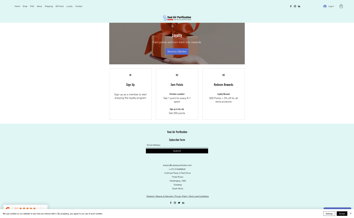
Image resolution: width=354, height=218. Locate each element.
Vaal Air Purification (177, 132)
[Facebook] (290, 6)
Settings (329, 213)
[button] (341, 6)
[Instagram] (295, 6)
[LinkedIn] (299, 6)
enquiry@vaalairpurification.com (177, 165)
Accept (342, 213)
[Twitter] (179, 202)
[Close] (350, 213)
